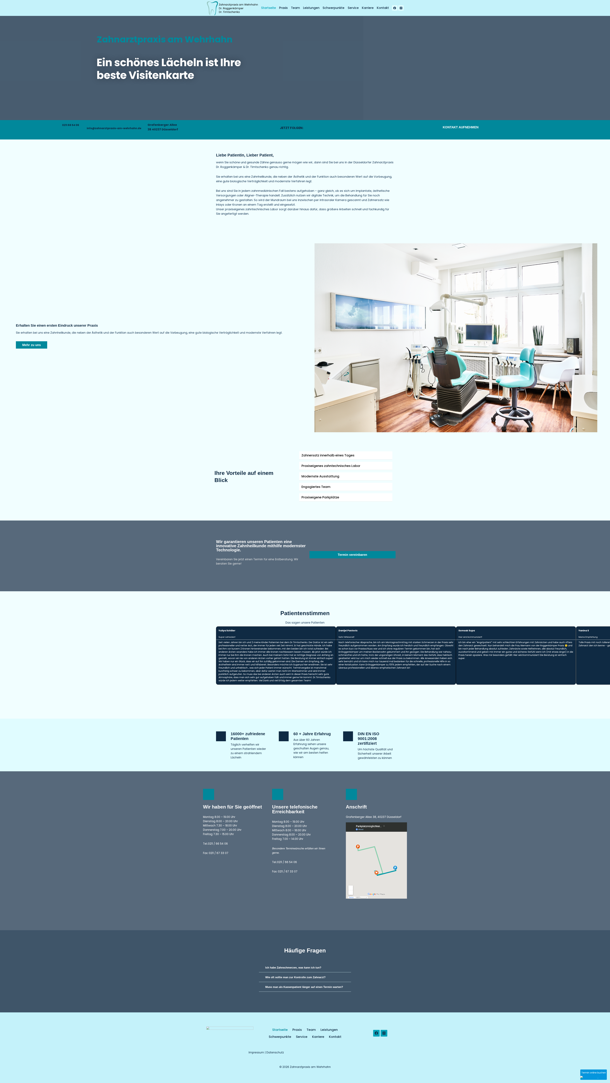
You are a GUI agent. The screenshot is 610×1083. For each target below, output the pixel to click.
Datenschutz (275, 1052)
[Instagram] (401, 8)
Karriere (368, 8)
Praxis (283, 8)
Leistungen (311, 8)
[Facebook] (394, 8)
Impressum (257, 1052)
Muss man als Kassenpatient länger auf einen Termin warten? (304, 987)
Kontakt (383, 8)
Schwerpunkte (333, 8)
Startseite (268, 8)
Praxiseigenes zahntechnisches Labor (331, 466)
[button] (308, 338)
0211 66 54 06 (70, 125)
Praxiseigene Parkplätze (320, 497)
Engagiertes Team (316, 487)
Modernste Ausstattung (320, 476)
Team (295, 8)
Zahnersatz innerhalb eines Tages (328, 455)
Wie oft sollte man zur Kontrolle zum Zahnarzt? (295, 977)
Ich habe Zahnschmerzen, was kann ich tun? (293, 967)
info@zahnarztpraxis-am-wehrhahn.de (114, 128)
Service (353, 8)
